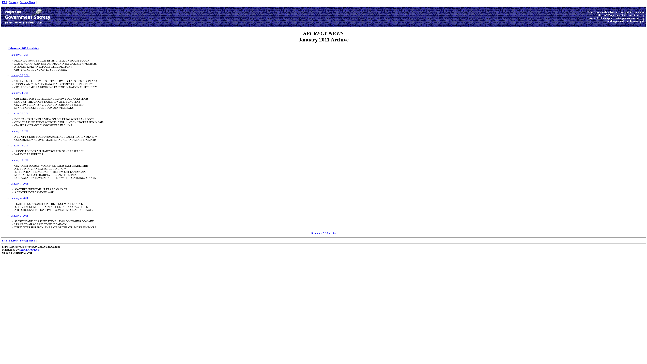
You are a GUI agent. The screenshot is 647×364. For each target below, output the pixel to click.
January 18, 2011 (20, 131)
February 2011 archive (23, 48)
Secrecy (13, 2)
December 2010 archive (323, 233)
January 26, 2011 (20, 75)
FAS (4, 2)
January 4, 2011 (19, 198)
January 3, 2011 (19, 215)
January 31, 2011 (20, 54)
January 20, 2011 (20, 113)
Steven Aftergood (29, 249)
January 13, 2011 (20, 145)
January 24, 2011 (20, 93)
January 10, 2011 (20, 160)
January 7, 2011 (19, 183)
